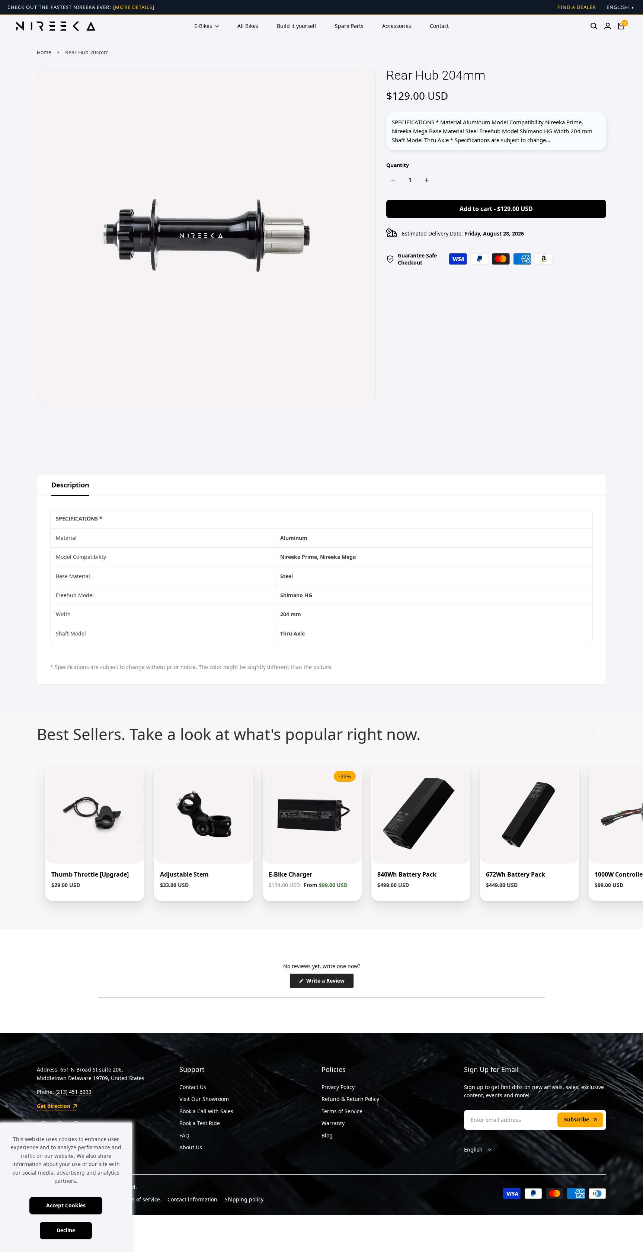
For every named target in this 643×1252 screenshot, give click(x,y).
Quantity (397, 165)
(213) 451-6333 (73, 1091)
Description (70, 484)
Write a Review (329, 982)
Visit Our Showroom (204, 1098)
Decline (66, 1230)
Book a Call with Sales (206, 1111)
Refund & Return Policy (350, 1098)
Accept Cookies (66, 1205)
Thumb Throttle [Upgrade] (90, 874)
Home (44, 52)
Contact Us (192, 1087)
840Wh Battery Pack (406, 874)
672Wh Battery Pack (515, 874)
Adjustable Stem (184, 874)
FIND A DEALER (576, 7)
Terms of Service (342, 1111)
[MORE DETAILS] (133, 7)
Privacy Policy (338, 1087)
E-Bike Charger (290, 874)
